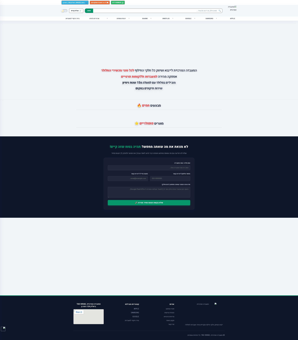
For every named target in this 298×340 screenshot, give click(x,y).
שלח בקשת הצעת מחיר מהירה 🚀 (149, 202)
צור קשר (171, 324)
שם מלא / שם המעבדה (182, 163)
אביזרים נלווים (94, 18)
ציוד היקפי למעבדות (72, 18)
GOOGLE (135, 316)
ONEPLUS (165, 18)
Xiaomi (145, 18)
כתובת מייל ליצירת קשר (139, 174)
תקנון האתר (170, 320)
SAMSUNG (135, 312)
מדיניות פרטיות (169, 316)
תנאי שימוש (170, 309)
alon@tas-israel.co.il (99, 3)
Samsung (209, 18)
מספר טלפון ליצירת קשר (181, 174)
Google (188, 18)
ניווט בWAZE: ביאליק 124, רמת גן (75, 2)
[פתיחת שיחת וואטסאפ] (3, 329)
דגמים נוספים (121, 18)
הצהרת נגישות (169, 312)
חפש (89, 10)
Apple (232, 18)
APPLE (136, 309)
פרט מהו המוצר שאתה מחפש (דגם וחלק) (176, 184)
